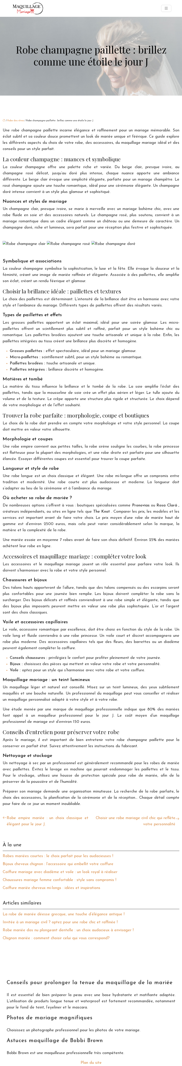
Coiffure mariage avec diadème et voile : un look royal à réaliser (60, 872)
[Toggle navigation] (166, 8)
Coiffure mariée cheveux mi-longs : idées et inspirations (51, 888)
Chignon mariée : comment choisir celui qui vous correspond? (56, 938)
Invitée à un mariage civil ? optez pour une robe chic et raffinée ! (60, 922)
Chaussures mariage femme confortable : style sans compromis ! (59, 880)
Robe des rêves (15, 120)
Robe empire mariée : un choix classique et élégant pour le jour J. (47, 821)
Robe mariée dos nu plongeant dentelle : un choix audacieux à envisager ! (68, 930)
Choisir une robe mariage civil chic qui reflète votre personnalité (135, 821)
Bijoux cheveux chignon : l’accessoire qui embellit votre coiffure (58, 864)
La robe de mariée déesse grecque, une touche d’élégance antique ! (64, 914)
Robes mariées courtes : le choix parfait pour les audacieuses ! (58, 856)
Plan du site (91, 1063)
